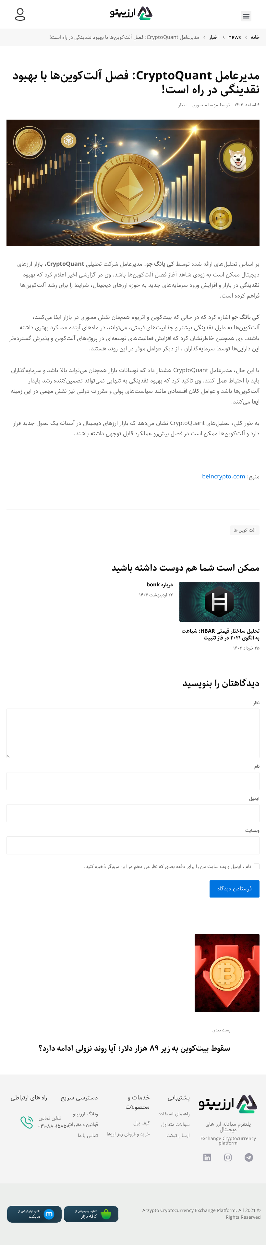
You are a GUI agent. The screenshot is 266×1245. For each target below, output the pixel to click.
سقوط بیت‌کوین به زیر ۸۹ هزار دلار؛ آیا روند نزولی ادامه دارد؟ (134, 1048)
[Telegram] (249, 1157)
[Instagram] (228, 1157)
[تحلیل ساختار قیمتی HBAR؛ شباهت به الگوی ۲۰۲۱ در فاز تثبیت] (219, 601)
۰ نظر (183, 105)
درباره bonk (160, 585)
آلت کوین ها (245, 530)
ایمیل (254, 798)
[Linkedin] (207, 1157)
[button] (246, 16)
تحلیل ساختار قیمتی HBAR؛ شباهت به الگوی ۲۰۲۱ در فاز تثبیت (221, 634)
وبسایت (252, 831)
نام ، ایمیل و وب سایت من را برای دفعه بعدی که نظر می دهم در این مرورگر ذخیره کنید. (167, 866)
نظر (256, 703)
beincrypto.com (223, 477)
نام (257, 766)
